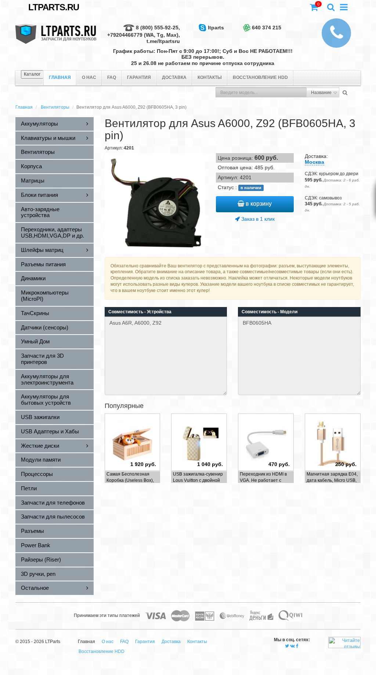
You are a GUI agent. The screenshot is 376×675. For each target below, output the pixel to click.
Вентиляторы (55, 107)
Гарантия (139, 77)
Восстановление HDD (260, 77)
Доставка (174, 77)
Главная (24, 107)
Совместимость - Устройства (139, 311)
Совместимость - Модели (269, 311)
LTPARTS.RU (53, 7)
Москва (314, 162)
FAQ (111, 77)
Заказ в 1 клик (257, 219)
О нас (89, 77)
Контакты (210, 77)
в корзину (258, 204)
